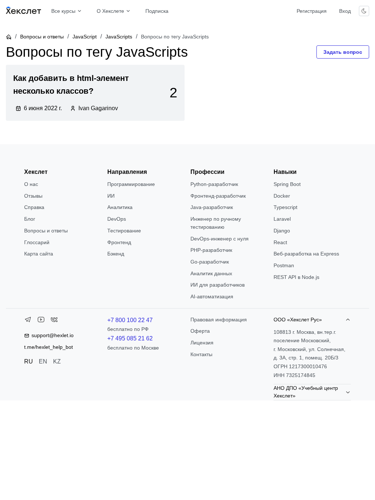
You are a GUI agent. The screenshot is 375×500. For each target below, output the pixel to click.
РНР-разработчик (211, 250)
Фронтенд (119, 242)
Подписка (156, 11)
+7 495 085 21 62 (130, 338)
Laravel (282, 219)
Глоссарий (36, 242)
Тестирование (124, 231)
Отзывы (33, 196)
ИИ (111, 196)
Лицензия (202, 343)
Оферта (200, 331)
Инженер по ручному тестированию (215, 223)
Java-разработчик (211, 207)
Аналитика (120, 207)
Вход (345, 11)
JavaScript (85, 36)
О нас (31, 184)
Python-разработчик (214, 184)
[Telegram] (27, 321)
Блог (29, 219)
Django (282, 231)
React (280, 242)
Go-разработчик (209, 262)
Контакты (201, 354)
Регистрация (312, 11)
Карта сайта (38, 254)
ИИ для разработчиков (217, 285)
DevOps (116, 219)
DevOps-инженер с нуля (219, 239)
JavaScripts (118, 36)
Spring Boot (287, 184)
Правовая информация (218, 319)
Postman (284, 265)
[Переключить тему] (364, 11)
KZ (57, 361)
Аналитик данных (211, 273)
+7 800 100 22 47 (130, 320)
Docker (282, 196)
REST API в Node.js (296, 277)
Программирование (131, 184)
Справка (34, 207)
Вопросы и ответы (42, 36)
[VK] (54, 321)
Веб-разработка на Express (306, 254)
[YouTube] (41, 321)
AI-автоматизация (211, 296)
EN (43, 361)
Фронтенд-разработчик (218, 196)
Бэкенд (115, 254)
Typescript (285, 207)
